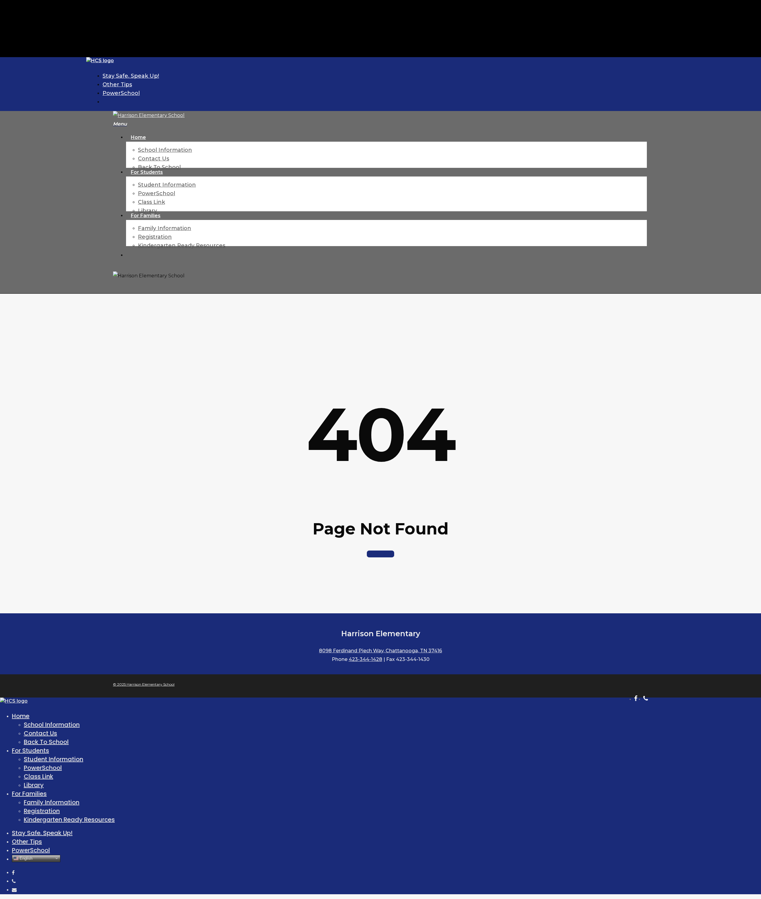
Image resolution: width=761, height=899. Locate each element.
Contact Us (40, 733)
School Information (52, 724)
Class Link (38, 776)
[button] (120, 124)
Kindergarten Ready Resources (69, 819)
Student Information (53, 759)
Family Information (51, 802)
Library (34, 785)
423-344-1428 (365, 659)
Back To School (46, 742)
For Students (30, 750)
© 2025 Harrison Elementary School (143, 684)
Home (20, 716)
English (25, 858)
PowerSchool (43, 768)
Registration (42, 811)
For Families (29, 793)
